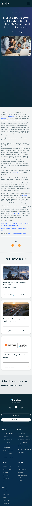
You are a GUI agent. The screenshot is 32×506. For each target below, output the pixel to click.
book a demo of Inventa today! (17, 233)
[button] (28, 3)
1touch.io (11, 116)
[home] (5, 3)
